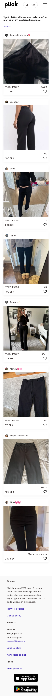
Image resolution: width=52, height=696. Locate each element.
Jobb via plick (14, 648)
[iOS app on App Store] (26, 678)
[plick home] (11, 4)
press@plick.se (14, 668)
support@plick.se (16, 641)
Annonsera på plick (16, 654)
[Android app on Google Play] (26, 689)
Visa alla (7, 26)
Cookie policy (14, 615)
